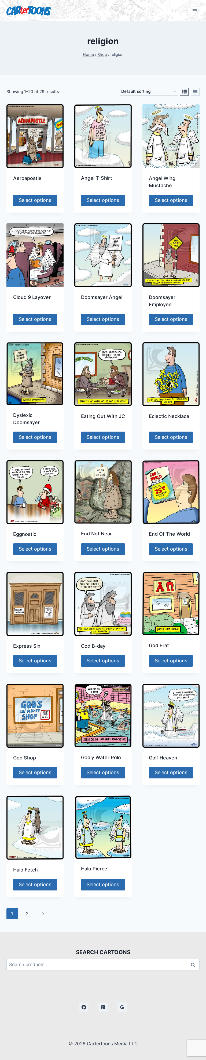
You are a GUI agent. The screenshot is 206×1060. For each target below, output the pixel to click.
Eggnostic (24, 534)
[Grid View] (184, 92)
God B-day (93, 646)
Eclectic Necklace (169, 416)
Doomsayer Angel (101, 297)
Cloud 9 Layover (32, 297)
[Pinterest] (103, 1007)
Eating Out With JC (103, 416)
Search (194, 964)
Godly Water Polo (101, 757)
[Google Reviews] (122, 1007)
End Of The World (169, 534)
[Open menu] (195, 10)
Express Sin (27, 646)
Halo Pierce (94, 868)
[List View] (195, 92)
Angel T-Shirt (96, 178)
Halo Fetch (25, 870)
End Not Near (96, 533)
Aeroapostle (27, 178)
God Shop (24, 758)
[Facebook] (84, 1007)
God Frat (159, 645)
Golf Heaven (163, 758)
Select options (35, 200)
